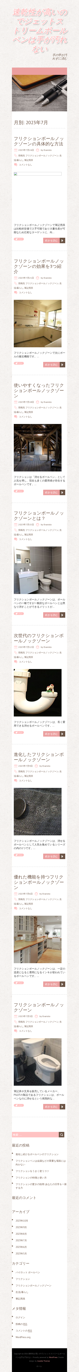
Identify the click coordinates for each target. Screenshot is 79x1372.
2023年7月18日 (26, 402)
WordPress (53, 1357)
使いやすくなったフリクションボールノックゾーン (39, 390)
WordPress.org (23, 1337)
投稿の (21, 1324)
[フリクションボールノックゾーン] (38, 1040)
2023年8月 (21, 1233)
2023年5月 (21, 1253)
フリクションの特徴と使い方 (31, 1177)
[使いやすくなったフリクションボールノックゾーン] (38, 425)
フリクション (23, 1279)
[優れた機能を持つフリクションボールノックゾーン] (38, 917)
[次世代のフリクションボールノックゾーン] (38, 670)
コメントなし (25, 164)
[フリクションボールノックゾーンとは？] (38, 548)
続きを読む (51, 240)
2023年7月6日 (25, 893)
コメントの (24, 1330)
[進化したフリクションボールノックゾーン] (38, 789)
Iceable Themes (43, 1361)
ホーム (39, 1366)
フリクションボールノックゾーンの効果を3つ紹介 (39, 266)
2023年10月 (22, 1220)
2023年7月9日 (25, 766)
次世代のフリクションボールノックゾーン (39, 638)
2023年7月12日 (26, 647)
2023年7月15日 (26, 524)
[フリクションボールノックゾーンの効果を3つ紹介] (38, 301)
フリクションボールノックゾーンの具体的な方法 (39, 141)
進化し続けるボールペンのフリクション (37, 1154)
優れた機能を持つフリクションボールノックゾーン (39, 882)
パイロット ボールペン (28, 1272)
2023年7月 (21, 1240)
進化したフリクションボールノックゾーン (39, 757)
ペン (20, 239)
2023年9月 (21, 1227)
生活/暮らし (22, 1292)
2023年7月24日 (26, 150)
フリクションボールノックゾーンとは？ (39, 515)
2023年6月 (21, 1247)
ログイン (20, 1317)
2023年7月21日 (26, 277)
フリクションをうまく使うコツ (32, 1171)
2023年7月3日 (25, 1016)
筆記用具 (28, 160)
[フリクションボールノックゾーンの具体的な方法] (38, 173)
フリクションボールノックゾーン (42, 155)
